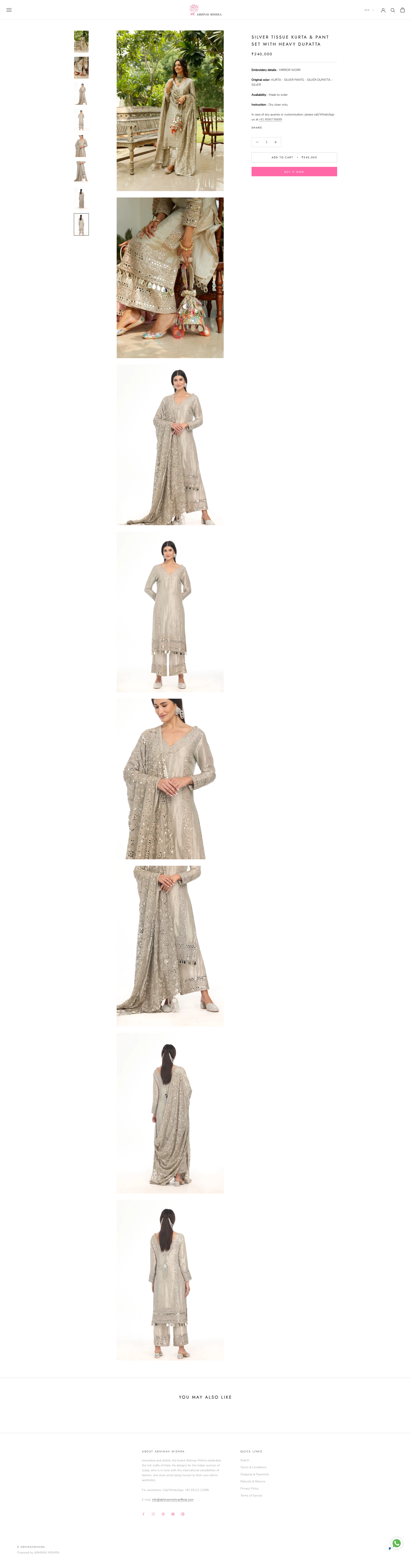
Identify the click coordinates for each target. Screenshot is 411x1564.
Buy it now (294, 172)
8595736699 (273, 119)
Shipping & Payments (254, 1474)
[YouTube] (172, 1513)
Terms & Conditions (253, 1467)
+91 (262, 119)
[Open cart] (403, 9)
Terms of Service (251, 1496)
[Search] (393, 10)
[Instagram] (153, 1513)
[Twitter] (272, 127)
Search (244, 1460)
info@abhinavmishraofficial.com (173, 1500)
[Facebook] (266, 127)
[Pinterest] (277, 127)
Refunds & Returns (252, 1481)
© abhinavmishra (31, 1547)
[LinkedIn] (182, 1513)
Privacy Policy (249, 1488)
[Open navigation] (9, 10)
